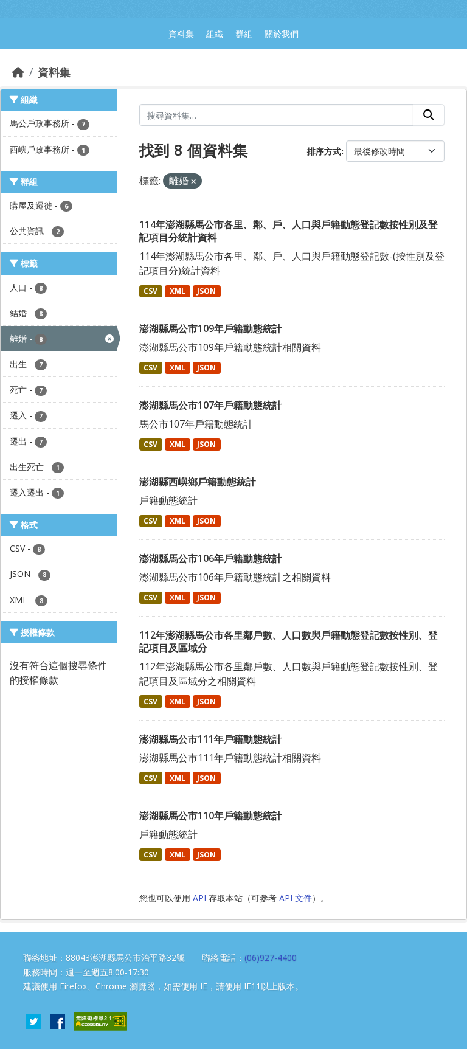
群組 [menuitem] (243, 34)
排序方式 (324, 151)
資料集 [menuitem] (181, 34)
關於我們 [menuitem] (282, 34)
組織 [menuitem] (214, 34)
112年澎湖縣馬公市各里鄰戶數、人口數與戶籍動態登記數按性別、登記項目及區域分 (288, 641)
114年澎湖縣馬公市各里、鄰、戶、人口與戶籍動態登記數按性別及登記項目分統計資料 (288, 231)
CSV (150, 291)
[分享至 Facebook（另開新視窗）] (57, 1020)
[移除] (193, 181)
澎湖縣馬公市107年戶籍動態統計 (210, 405)
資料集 (54, 71)
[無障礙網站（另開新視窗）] (100, 1020)
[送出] (429, 115)
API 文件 (295, 898)
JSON (206, 291)
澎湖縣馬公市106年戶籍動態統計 (210, 558)
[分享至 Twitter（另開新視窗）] (33, 1020)
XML (177, 291)
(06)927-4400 (270, 957)
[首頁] (18, 71)
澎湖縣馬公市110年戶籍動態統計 (210, 815)
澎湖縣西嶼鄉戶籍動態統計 (197, 481)
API (199, 898)
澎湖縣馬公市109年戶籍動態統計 (210, 328)
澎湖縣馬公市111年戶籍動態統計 (210, 739)
